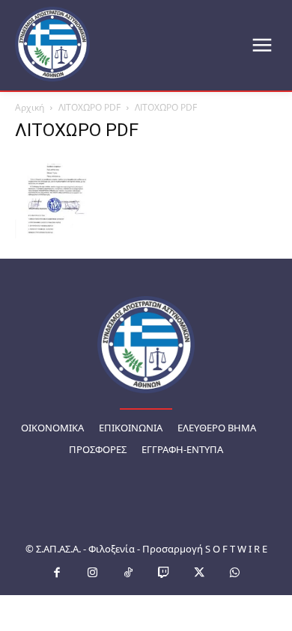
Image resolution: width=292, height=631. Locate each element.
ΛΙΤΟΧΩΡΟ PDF (89, 107)
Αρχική (29, 107)
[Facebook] (57, 573)
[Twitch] (164, 573)
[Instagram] (93, 573)
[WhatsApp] (235, 573)
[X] (200, 573)
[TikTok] (129, 573)
